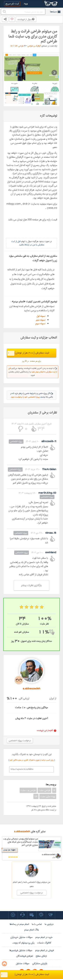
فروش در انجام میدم (44, 950)
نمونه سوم (40, 323)
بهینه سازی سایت (47, 796)
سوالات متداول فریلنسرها (20, 950)
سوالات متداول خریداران (21, 937)
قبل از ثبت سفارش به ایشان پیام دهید (32, 370)
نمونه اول (40, 316)
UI (54, 790)
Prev (9, 72)
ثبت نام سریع (12, 3)
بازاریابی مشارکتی (39, 963)
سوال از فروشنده (25, 19)
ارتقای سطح (41, 956)
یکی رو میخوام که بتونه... (23, 943)
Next (54, 72)
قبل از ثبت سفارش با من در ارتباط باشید (27, 243)
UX (35, 796)
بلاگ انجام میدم (31, 929)
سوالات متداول (22, 963)
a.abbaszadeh (22, 831)
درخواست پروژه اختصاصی (20, 740)
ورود (26, 3)
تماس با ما (37, 924)
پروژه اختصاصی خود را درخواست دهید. (25, 397)
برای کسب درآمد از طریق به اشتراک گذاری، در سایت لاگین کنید (32, 760)
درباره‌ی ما (49, 924)
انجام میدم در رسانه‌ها (19, 924)
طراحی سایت (44, 790)
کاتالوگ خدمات (44, 943)
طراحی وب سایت (28, 790)
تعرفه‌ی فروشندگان (24, 956)
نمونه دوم (40, 320)
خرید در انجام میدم (43, 937)
